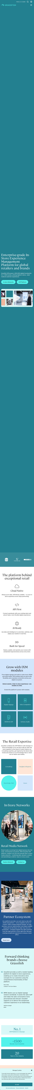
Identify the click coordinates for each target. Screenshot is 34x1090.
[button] (31, 1070)
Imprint (26, 1087)
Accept (17, 1084)
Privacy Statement (20, 1087)
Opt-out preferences (10, 1087)
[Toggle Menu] (31, 5)
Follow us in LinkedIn (20, 1)
